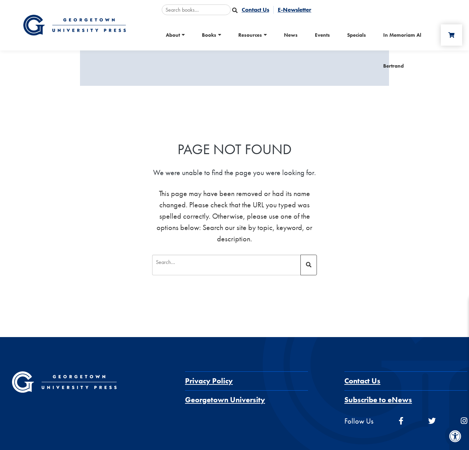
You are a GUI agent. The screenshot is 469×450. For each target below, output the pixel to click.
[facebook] (401, 421)
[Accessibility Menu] (455, 436)
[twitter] (432, 421)
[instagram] (464, 421)
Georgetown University (225, 400)
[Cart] (451, 35)
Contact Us (362, 381)
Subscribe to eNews (378, 400)
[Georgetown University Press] (74, 24)
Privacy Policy (209, 381)
